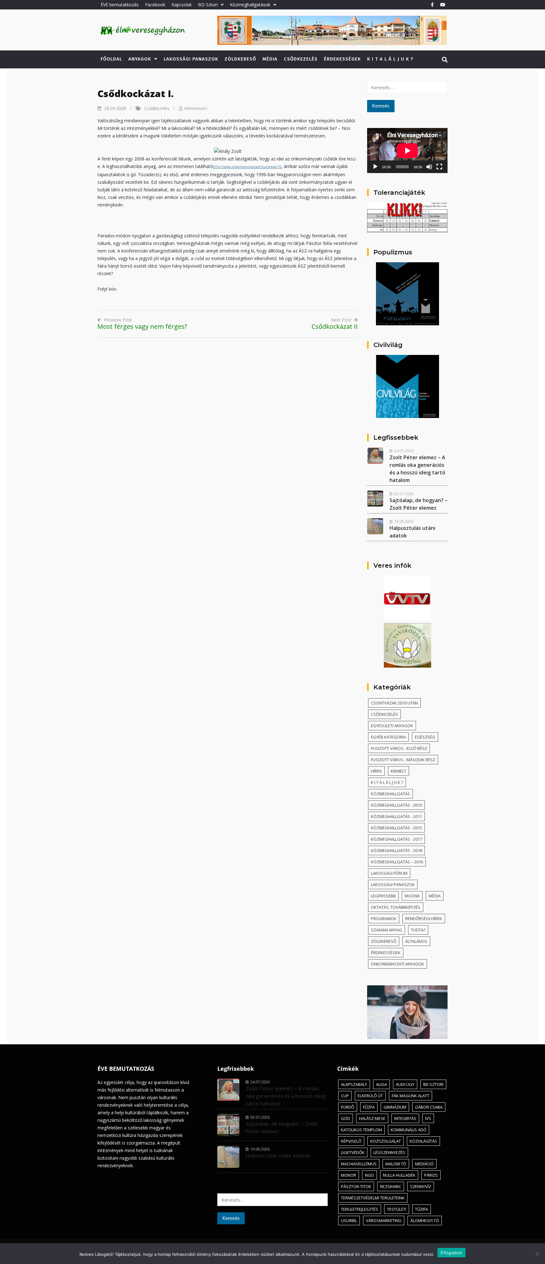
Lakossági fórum (389, 873)
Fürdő (347, 1107)
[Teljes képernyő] (439, 167)
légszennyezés (389, 1152)
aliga (381, 1084)
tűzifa (421, 1209)
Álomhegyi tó (424, 1220)
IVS (428, 1118)
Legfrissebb (383, 896)
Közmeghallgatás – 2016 (397, 862)
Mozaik (412, 896)
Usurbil (349, 1220)
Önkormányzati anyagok (397, 964)
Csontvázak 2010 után (394, 703)
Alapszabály (354, 1084)
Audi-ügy (405, 1084)
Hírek (376, 771)
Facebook (155, 5)
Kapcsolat (182, 5)
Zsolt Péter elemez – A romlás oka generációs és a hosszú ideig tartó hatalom (285, 1096)
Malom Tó (395, 1164)
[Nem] (537, 1253)
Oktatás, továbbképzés (395, 907)
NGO (369, 1175)
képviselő (351, 1141)
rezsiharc (390, 1186)
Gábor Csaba (428, 1107)
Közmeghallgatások (250, 5)
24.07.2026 (403, 451)
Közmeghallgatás (390, 794)
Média (270, 59)
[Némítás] (429, 167)
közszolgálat (385, 1141)
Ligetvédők (353, 1152)
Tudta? (418, 930)
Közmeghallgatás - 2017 (396, 839)
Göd (345, 1118)
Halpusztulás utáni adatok (278, 1155)
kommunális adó (408, 1130)
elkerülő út (370, 1096)
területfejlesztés (359, 1209)
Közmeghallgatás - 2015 (396, 828)
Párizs (431, 1175)
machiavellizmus (359, 1164)
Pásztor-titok (356, 1186)
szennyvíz (420, 1186)
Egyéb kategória (388, 737)
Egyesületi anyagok (392, 725)
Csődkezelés (301, 59)
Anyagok (139, 59)
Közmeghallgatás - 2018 (396, 850)
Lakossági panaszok (191, 59)
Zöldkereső (240, 59)
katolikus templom (361, 1130)
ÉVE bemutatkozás (120, 5)
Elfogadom (451, 1252)
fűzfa (369, 1107)
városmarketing (383, 1220)
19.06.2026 (403, 521)
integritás (405, 1118)
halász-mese (372, 1118)
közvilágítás (423, 1141)
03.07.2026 (403, 493)
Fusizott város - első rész (399, 748)
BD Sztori (208, 5)
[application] (407, 150)
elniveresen (195, 108)
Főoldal (111, 59)
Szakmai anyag (386, 930)
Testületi (396, 1209)
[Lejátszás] (375, 167)
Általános (416, 941)
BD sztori (433, 1084)
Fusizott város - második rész (403, 759)
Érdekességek (342, 59)
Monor (348, 1175)
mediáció (424, 1164)
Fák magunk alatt (410, 1096)
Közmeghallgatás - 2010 (396, 805)
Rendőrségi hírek (423, 918)
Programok (383, 918)
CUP (345, 1096)
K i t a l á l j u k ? (390, 59)
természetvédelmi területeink (373, 1198)
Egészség (425, 737)
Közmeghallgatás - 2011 (396, 816)
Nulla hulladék (399, 1175)
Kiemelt (398, 771)
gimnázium (395, 1107)
